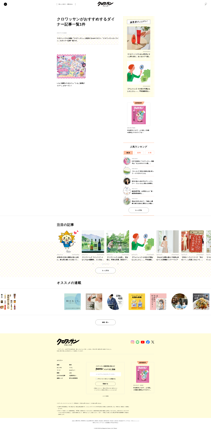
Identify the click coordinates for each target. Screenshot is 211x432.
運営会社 (76, 403)
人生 (70, 373)
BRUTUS (78, 420)
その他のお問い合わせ (96, 403)
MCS (94, 422)
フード (58, 370)
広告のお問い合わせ (85, 403)
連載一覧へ (105, 322)
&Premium (106, 420)
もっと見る (138, 210)
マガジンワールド (100, 422)
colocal (116, 420)
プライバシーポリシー (111, 388)
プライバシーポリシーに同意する (106, 378)
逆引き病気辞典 (73, 378)
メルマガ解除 (105, 396)
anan (73, 420)
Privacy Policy (114, 422)
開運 (58, 373)
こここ (136, 420)
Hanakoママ (122, 420)
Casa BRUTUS (90, 420)
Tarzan (111, 420)
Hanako (101, 420)
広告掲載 (107, 422)
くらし (71, 367)
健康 (58, 364)
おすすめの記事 (61, 375)
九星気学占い (72, 375)
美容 (70, 364)
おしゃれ (59, 367)
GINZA (96, 420)
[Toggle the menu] (5, 4)
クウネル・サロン (130, 420)
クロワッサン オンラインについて (65, 403)
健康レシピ (60, 378)
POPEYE (83, 420)
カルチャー (72, 370)
